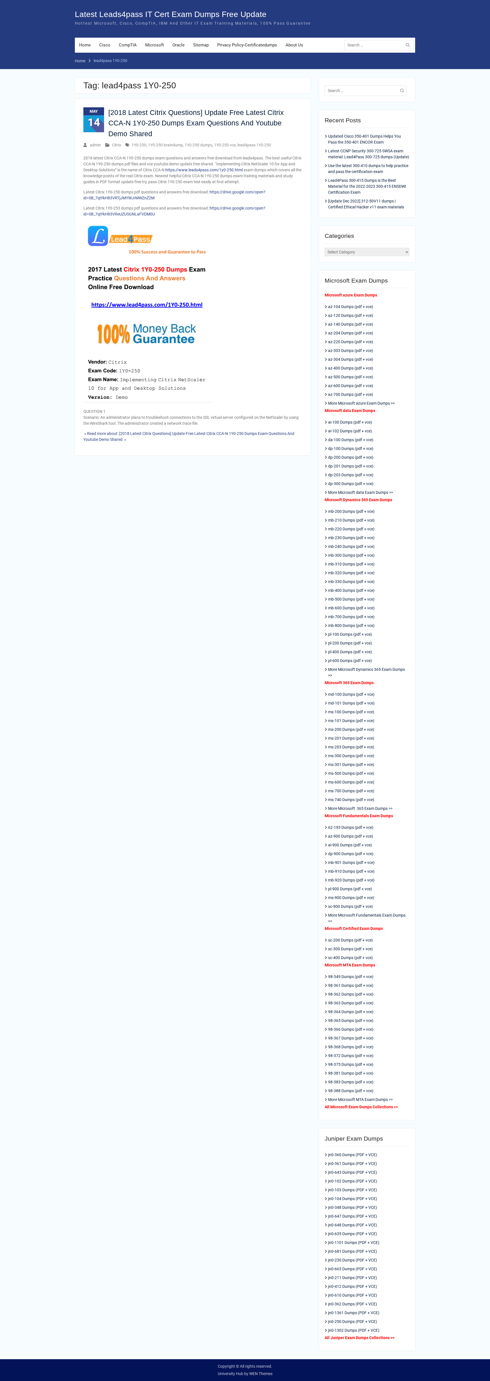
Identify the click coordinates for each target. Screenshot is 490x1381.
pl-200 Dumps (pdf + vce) (350, 643)
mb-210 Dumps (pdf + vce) (351, 520)
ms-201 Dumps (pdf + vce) (351, 738)
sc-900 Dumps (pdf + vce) (350, 906)
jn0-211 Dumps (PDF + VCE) (352, 1277)
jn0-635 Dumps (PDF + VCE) (352, 1233)
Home (85, 45)
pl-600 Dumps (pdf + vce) (350, 660)
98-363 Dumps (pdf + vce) (350, 1003)
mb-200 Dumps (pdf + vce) (351, 511)
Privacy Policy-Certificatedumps (247, 45)
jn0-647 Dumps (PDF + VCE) (352, 1216)
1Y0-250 (139, 145)
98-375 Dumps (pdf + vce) (350, 1064)
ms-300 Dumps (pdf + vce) (351, 756)
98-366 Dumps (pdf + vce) (350, 1029)
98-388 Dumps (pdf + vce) (350, 1090)
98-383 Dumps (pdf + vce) (350, 1082)
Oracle (178, 45)
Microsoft (154, 45)
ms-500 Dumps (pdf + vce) (351, 773)
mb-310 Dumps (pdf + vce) (351, 564)
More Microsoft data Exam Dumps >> (360, 492)
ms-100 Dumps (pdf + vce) (351, 712)
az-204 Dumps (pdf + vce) (350, 333)
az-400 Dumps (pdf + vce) (350, 368)
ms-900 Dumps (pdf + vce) (351, 897)
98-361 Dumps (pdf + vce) (350, 985)
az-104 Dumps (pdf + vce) (350, 306)
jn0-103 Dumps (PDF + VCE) (352, 1190)
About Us (294, 45)
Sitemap (201, 45)
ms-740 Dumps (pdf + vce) (351, 799)
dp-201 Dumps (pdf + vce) (350, 466)
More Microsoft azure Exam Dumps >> (361, 403)
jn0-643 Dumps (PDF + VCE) (352, 1172)
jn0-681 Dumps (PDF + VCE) (352, 1251)
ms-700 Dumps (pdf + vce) (351, 791)
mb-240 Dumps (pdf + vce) (351, 546)
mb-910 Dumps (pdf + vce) (351, 871)
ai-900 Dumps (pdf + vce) (350, 845)
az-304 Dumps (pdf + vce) (350, 359)
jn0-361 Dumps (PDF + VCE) (352, 1163)
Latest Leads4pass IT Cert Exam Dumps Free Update (171, 14)
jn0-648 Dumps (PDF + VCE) (352, 1225)
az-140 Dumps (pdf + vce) (350, 324)
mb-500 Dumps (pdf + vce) (351, 599)
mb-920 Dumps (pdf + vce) (351, 880)
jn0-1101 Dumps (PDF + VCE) (353, 1242)
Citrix (116, 145)
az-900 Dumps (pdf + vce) (350, 836)
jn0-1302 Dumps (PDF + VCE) (353, 1330)
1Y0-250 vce (225, 145)
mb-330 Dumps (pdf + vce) (351, 581)
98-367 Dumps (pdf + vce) (350, 1038)
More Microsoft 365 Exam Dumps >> (360, 808)
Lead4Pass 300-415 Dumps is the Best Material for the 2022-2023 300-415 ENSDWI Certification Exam (367, 186)
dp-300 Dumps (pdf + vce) (350, 483)
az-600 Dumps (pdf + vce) (350, 385)
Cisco (104, 45)
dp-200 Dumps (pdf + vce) (350, 457)
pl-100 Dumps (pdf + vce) (350, 634)
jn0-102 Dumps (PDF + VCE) (352, 1181)
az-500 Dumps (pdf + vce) (350, 377)
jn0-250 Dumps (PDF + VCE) (352, 1321)
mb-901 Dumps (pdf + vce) (351, 862)
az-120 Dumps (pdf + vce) (350, 315)
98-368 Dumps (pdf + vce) (350, 1047)
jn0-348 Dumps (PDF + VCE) (352, 1207)
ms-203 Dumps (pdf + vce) (351, 747)
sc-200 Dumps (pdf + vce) (350, 940)
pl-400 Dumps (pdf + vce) (350, 652)
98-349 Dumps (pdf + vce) (350, 976)
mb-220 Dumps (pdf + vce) (351, 529)
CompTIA (128, 45)
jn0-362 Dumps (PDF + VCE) (352, 1304)
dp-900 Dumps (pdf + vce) (350, 853)
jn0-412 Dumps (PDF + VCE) (352, 1286)
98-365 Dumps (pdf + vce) (350, 1020)
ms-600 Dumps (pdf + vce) (351, 782)
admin (95, 145)
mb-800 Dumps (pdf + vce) (351, 625)
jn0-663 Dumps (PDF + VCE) (352, 1269)
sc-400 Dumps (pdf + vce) (350, 957)
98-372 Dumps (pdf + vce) (350, 1055)
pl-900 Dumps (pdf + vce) (350, 889)
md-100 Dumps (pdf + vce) (351, 694)
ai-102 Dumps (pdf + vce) (350, 431)
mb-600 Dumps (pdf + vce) (351, 608)
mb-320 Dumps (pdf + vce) (351, 573)
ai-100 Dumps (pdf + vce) (350, 422)
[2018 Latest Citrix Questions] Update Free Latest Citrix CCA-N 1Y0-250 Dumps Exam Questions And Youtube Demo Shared (196, 123)
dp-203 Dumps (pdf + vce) (350, 475)
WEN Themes (261, 1373)
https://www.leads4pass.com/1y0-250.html (204, 170)
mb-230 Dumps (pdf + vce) (351, 537)
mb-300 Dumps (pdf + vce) (351, 555)
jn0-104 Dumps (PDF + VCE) (352, 1198)
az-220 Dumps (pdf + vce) (350, 342)
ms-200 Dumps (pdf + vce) (351, 729)
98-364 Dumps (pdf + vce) (350, 1011)
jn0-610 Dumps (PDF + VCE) (352, 1295)
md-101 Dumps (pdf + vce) (351, 703)
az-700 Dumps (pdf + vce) (350, 394)
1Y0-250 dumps (198, 145)
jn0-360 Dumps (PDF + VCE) (352, 1154)
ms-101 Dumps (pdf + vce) (351, 720)
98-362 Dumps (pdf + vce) (350, 994)
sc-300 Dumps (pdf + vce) (350, 949)
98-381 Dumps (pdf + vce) (350, 1073)
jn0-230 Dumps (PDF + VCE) (352, 1260)
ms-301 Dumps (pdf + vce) (351, 764)
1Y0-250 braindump (165, 145)
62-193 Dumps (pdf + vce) (350, 827)
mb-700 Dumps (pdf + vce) (351, 616)
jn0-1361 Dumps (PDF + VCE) (353, 1312)
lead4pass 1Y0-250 (254, 145)
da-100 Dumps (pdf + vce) (350, 439)
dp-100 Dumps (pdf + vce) (350, 448)
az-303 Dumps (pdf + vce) (350, 350)
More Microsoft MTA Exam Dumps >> (361, 1099)
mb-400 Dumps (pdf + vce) (351, 590)
